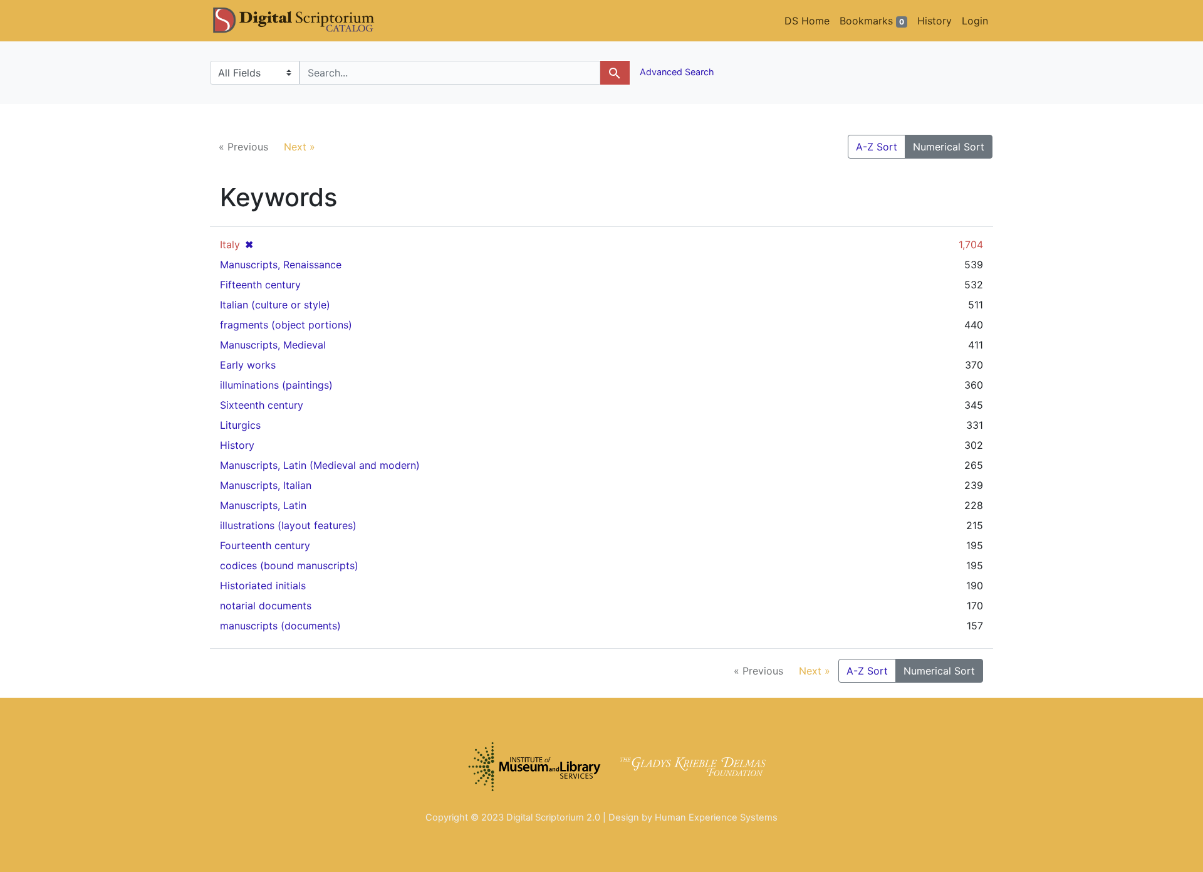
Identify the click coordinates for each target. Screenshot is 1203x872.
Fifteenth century (260, 284)
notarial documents (265, 605)
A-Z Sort (876, 146)
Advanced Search (675, 71)
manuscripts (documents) (280, 625)
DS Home (807, 20)
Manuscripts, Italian (265, 485)
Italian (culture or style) (275, 304)
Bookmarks (872, 20)
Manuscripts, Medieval (273, 345)
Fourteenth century (265, 545)
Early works (248, 365)
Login (975, 20)
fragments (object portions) (286, 324)
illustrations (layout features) (288, 525)
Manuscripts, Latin (263, 505)
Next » (299, 146)
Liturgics (240, 425)
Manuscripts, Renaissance (280, 264)
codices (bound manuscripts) (289, 565)
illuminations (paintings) (276, 385)
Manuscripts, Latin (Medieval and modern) (320, 465)
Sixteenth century (261, 405)
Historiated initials (263, 585)
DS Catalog (304, 20)
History (934, 20)
